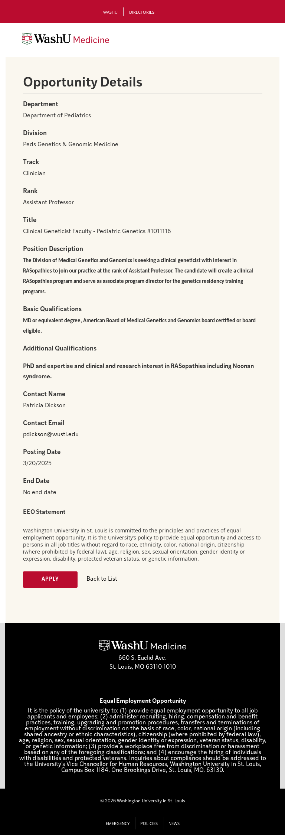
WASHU (110, 12)
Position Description (53, 249)
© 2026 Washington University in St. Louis (142, 801)
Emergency (118, 823)
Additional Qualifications (59, 349)
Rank (30, 191)
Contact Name (44, 394)
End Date (36, 481)
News (174, 823)
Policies (149, 823)
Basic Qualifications (52, 309)
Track (31, 162)
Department (40, 104)
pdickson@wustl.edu (51, 435)
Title (29, 220)
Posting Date (41, 452)
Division (35, 133)
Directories (141, 12)
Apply (50, 579)
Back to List (101, 579)
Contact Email (44, 423)
